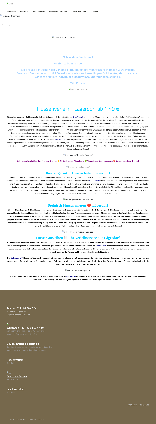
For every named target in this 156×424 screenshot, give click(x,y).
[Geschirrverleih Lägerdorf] (78, 167)
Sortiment (25, 11)
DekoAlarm (11, 11)
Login (95, 11)
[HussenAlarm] (78, 89)
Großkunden (39, 11)
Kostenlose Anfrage (58, 11)
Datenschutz (144, 405)
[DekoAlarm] (10, 3)
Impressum (132, 405)
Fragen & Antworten (80, 11)
